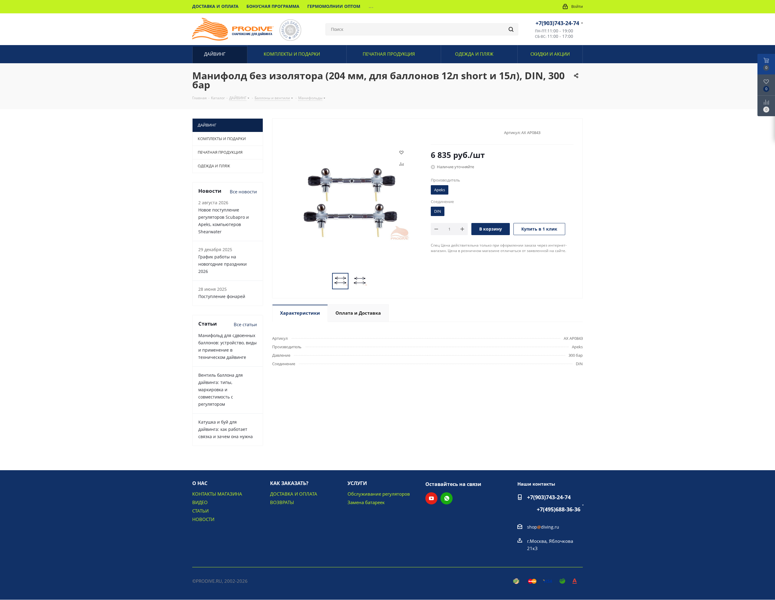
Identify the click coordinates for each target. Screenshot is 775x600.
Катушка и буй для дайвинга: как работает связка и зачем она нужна (225, 429)
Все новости (243, 192)
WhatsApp (446, 498)
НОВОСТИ (203, 519)
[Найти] (511, 29)
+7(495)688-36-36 (558, 509)
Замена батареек (366, 502)
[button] (719, 593)
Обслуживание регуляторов (379, 494)
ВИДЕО (200, 502)
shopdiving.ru (543, 527)
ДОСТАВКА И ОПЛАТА (293, 494)
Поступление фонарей (221, 296)
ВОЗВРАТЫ (282, 502)
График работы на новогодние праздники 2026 (222, 264)
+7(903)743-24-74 (557, 23)
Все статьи (245, 324)
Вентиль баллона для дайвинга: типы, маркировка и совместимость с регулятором (220, 389)
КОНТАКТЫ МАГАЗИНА (217, 494)
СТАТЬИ (200, 511)
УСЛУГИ (357, 483)
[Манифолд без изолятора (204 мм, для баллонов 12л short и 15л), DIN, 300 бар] (350, 203)
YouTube (431, 498)
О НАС (199, 483)
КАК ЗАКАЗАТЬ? (289, 483)
